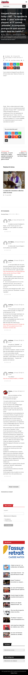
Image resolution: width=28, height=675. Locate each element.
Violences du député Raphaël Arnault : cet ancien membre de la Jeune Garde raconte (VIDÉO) (16, 603)
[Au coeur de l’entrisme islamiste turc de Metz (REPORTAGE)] (6, 634)
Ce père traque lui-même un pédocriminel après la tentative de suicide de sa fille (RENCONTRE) (17, 596)
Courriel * (6, 510)
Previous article (5, 151)
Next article (23, 151)
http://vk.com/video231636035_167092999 (13, 378)
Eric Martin (11, 242)
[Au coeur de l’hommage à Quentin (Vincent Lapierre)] (6, 589)
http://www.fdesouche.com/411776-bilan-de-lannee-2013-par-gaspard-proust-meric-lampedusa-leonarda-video (13, 326)
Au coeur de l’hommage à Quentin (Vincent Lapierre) (17, 588)
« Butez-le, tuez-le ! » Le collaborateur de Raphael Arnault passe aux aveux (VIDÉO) (17, 566)
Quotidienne (8, 519)
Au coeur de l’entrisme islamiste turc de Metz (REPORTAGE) (16, 633)
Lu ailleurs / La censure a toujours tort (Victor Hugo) (22, 154)
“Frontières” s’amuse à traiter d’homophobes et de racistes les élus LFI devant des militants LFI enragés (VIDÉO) (18, 618)
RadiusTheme (14, 673)
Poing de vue (9, 34)
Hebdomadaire (8, 520)
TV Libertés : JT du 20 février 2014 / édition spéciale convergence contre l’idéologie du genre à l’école (7, 156)
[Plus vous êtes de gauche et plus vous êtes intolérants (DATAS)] (6, 612)
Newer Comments (14, 487)
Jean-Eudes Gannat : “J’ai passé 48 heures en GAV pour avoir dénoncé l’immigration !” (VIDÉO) (17, 573)
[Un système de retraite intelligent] (13, 551)
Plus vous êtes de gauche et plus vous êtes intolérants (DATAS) (17, 611)
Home (3, 34)
